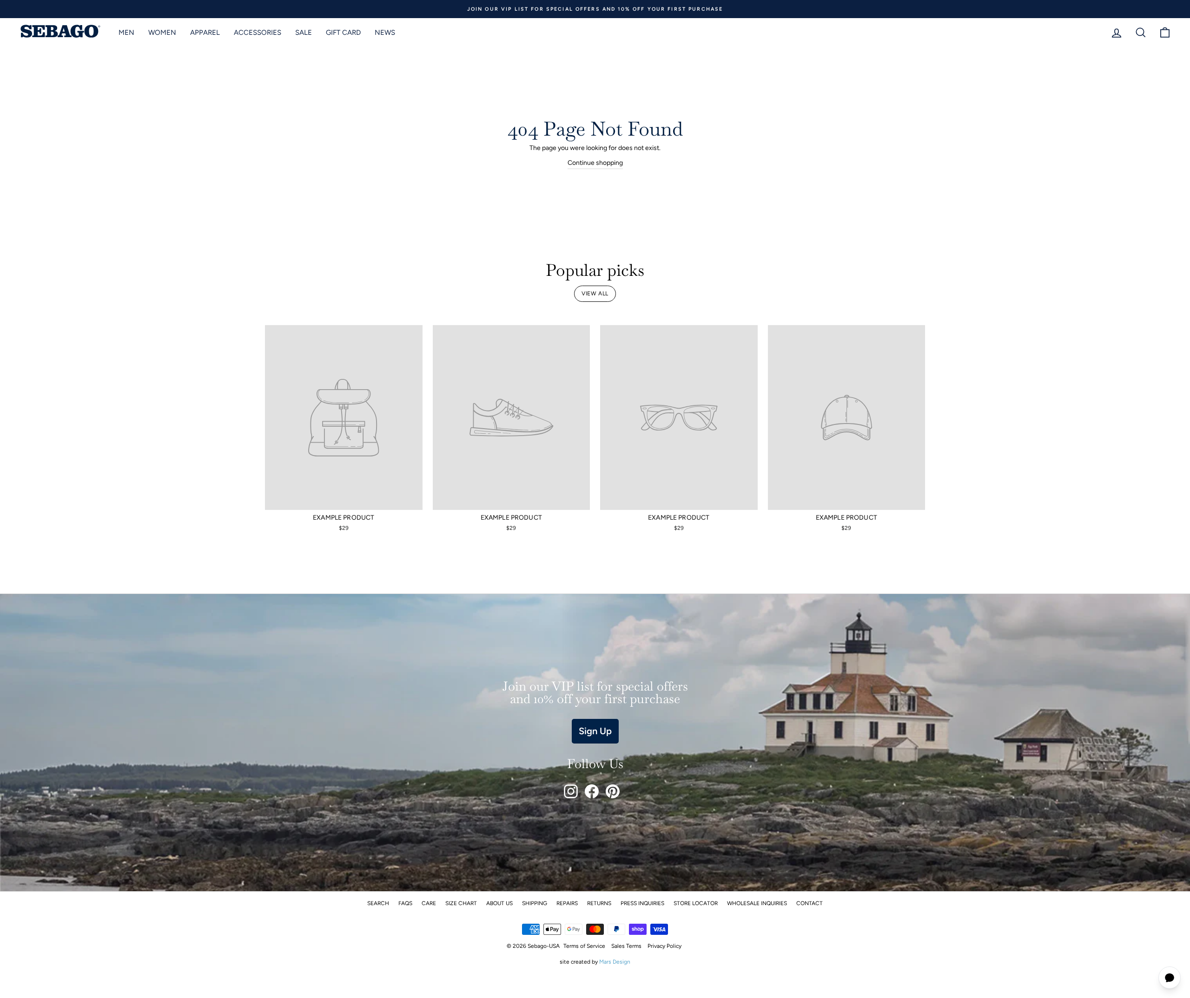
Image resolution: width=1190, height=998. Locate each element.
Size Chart (461, 903)
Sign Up (595, 731)
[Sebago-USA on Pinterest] (613, 791)
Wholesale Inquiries (757, 903)
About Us (499, 903)
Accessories (257, 32)
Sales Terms (626, 946)
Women (162, 32)
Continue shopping (595, 163)
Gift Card (343, 32)
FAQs (405, 903)
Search (378, 903)
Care (429, 903)
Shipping (534, 903)
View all (595, 293)
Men (126, 32)
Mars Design (614, 962)
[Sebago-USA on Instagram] (571, 791)
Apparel (205, 32)
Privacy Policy (664, 946)
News (385, 32)
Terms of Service (584, 946)
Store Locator (696, 903)
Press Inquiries (642, 903)
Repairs (567, 903)
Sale (303, 32)
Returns (599, 903)
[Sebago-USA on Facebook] (592, 791)
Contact (809, 903)
